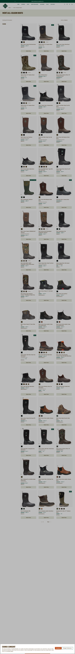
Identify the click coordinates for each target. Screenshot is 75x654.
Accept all (58, 648)
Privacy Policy (10, 651)
